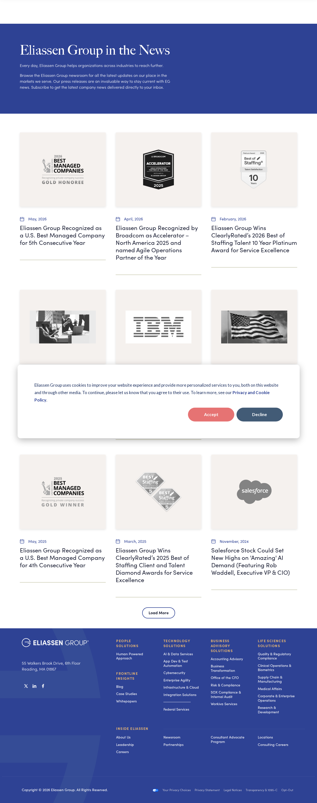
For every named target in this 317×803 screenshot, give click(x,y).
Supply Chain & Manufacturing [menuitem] (270, 679)
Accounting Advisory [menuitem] (227, 658)
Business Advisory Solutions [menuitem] (222, 645)
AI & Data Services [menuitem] (178, 654)
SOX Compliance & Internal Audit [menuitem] (226, 694)
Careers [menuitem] (122, 751)
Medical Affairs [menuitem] (270, 688)
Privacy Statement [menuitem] (207, 790)
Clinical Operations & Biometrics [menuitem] (274, 667)
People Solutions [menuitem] (127, 643)
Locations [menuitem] (265, 737)
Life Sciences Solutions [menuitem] (272, 643)
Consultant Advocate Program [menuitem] (227, 739)
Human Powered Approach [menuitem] (129, 656)
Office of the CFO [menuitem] (225, 677)
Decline (259, 414)
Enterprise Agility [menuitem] (176, 680)
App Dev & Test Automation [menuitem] (175, 663)
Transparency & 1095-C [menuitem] (261, 790)
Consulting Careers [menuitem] (273, 744)
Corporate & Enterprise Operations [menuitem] (276, 698)
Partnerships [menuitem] (173, 744)
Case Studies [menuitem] (126, 693)
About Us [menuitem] (123, 737)
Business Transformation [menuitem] (223, 668)
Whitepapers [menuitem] (126, 701)
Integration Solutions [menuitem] (179, 694)
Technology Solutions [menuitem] (176, 643)
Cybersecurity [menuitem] (174, 672)
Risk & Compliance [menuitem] (225, 685)
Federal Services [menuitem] (176, 709)
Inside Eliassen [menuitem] (132, 728)
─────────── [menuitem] (177, 701)
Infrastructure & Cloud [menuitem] (181, 687)
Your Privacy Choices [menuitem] (176, 790)
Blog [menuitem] (119, 686)
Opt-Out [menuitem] (287, 790)
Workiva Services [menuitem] (224, 703)
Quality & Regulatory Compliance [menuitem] (274, 656)
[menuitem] (182, 728)
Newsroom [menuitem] (171, 737)
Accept (211, 414)
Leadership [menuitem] (125, 744)
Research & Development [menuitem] (268, 709)
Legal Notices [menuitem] (233, 790)
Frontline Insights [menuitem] (127, 676)
